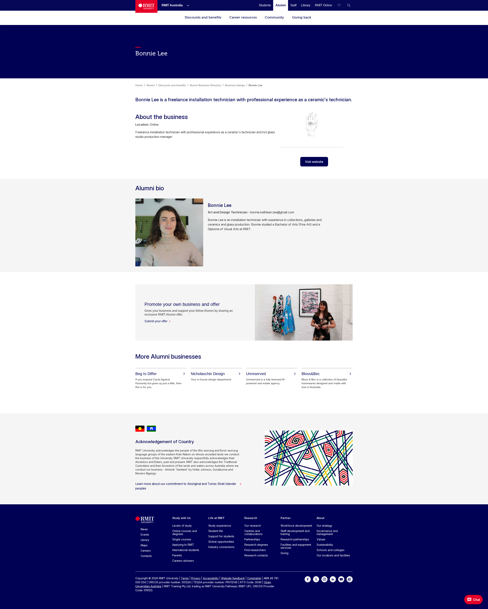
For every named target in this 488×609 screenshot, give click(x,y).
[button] (349, 5)
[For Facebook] (308, 579)
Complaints (254, 578)
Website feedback (233, 578)
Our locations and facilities (333, 555)
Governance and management (327, 532)
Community (274, 17)
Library (145, 540)
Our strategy (324, 525)
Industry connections (221, 547)
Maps (144, 545)
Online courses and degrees (184, 532)
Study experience (219, 525)
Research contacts (256, 555)
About (320, 518)
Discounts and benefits (203, 17)
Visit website (314, 162)
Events (145, 534)
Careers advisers (183, 560)
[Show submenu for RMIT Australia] (186, 5)
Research (250, 518)
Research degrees (256, 544)
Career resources (243, 17)
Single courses (181, 539)
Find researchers (255, 550)
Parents (177, 555)
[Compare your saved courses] (341, 5)
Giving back (301, 17)
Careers (146, 550)
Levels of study (182, 525)
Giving (284, 553)
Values (321, 539)
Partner (286, 518)
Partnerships (252, 539)
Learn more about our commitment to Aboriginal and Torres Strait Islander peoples (185, 486)
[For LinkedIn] (333, 579)
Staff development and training (295, 532)
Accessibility (211, 578)
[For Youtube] (341, 579)
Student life (215, 531)
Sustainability (325, 544)
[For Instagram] (324, 579)
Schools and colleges (330, 550)
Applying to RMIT (183, 544)
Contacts (146, 556)
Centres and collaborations (253, 532)
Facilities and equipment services (296, 546)
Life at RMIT (216, 518)
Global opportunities (221, 541)
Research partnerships (295, 539)
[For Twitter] (316, 579)
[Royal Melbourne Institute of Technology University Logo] (146, 6)
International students (185, 550)
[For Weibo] (350, 579)
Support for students (221, 536)
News (144, 529)
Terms (185, 578)
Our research (252, 525)
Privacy (196, 578)
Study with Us (181, 518)
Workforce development (296, 525)
